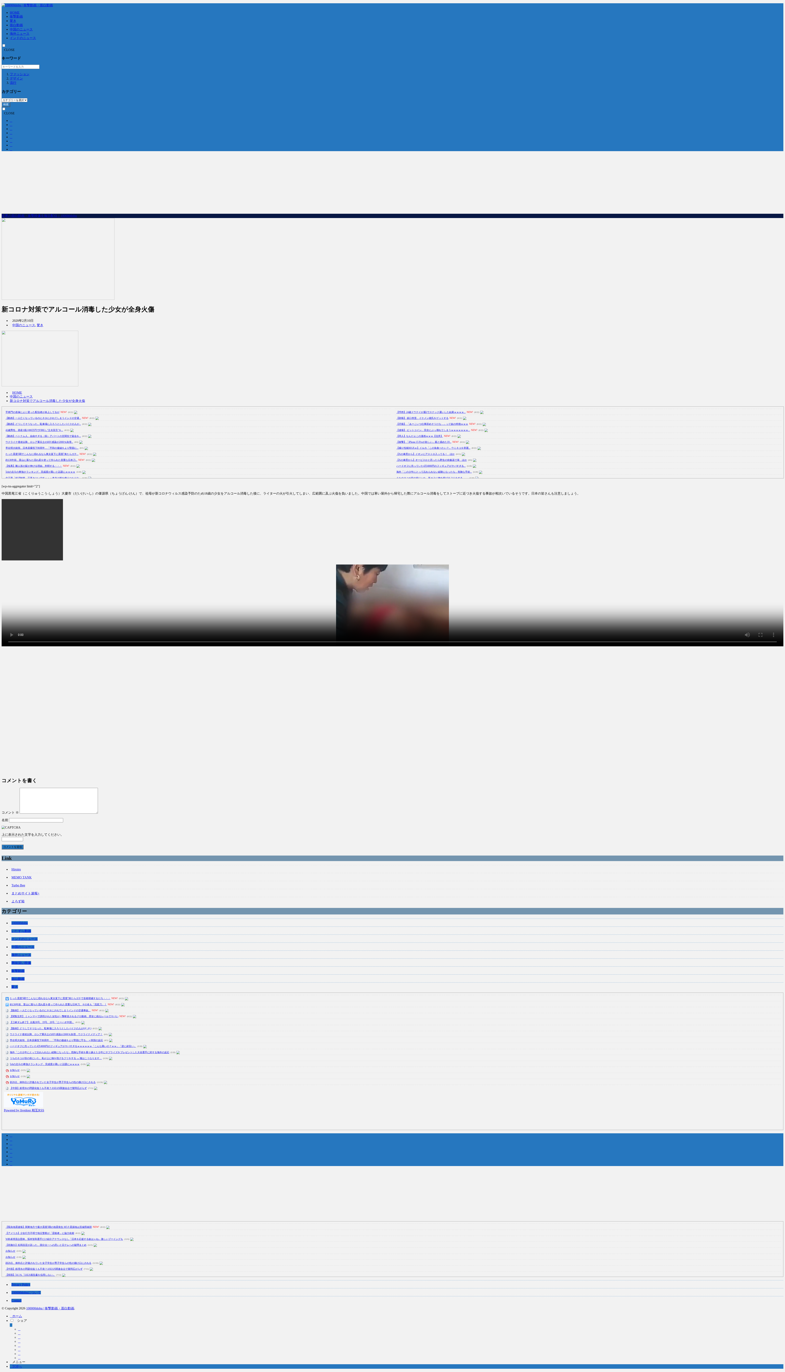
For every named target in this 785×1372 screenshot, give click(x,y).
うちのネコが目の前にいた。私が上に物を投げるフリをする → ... (432, 478)
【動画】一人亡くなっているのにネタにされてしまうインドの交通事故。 (50, 1010)
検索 (6, 104)
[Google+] (19, 1337)
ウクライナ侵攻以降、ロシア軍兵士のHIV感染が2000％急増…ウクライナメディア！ (56, 1034)
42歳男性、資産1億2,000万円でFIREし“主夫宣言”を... (34, 430)
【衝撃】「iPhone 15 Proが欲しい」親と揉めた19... (423, 442)
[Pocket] (19, 1345)
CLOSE (9, 50)
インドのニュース (23, 38)
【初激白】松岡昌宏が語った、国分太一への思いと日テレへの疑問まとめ (46, 1245)
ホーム (17, 1316)
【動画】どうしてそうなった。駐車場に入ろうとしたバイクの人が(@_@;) (50, 1028)
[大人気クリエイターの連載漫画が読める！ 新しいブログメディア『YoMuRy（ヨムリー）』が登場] (23, 1106)
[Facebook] (19, 1329)
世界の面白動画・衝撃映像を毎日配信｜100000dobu (39, 215)
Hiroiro (16, 869)
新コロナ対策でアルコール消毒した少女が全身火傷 (47, 401)
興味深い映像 (21, 963)
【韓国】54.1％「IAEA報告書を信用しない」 (30, 1274)
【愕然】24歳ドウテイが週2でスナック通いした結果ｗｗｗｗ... (431, 412)
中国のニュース (21, 29)
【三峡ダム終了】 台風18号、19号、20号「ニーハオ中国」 (42, 1022)
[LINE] (19, 1349)
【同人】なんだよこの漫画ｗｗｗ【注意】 (419, 436)
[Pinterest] (19, 1358)
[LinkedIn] (19, 1353)
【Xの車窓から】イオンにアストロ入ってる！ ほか (425, 454)
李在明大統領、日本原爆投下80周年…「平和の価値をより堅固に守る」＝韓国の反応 (56, 1040)
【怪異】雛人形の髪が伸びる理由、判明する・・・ (34, 465)
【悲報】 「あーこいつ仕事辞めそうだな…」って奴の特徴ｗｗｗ (432, 424)
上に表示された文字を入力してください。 (33, 834)
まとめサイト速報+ (25, 893)
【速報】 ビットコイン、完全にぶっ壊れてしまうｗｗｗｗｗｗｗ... (433, 430)
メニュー (18, 1362)
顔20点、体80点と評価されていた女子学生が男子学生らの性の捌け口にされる (53, 1082)
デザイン (16, 78)
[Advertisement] (392, 183)
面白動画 (16, 25)
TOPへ (17, 1366)
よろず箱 (18, 901)
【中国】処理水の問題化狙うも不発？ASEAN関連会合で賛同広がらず (48, 1088)
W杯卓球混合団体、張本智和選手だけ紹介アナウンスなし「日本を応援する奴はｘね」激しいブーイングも (64, 1239)
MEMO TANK (21, 877)
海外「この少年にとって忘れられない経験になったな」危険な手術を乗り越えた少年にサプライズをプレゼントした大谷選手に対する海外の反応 (89, 1052)
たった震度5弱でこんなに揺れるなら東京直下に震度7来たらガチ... (42, 454)
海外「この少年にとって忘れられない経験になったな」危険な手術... (434, 471)
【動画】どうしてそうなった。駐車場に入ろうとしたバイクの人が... (43, 424)
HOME (15, 12)
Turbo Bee (18, 885)
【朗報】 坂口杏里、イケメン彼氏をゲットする (422, 418)
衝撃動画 (16, 16)
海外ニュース (19, 33)
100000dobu (19, 923)
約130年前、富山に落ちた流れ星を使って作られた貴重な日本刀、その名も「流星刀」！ (58, 1004)
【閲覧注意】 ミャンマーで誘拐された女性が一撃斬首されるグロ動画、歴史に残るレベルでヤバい (64, 1016)
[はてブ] (19, 1341)
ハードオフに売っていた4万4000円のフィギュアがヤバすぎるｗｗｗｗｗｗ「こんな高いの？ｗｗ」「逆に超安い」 (73, 1046)
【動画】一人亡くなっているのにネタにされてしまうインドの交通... (43, 418)
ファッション (19, 74)
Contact (16, 1300)
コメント (10, 812)
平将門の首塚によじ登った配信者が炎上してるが (32, 412)
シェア (22, 1320)
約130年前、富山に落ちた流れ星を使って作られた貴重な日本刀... (41, 460)
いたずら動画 (21, 931)
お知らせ (15, 1070)
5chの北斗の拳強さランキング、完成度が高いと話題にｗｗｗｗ (40, 471)
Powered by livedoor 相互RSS (24, 1110)
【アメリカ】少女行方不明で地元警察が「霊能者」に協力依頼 (40, 1233)
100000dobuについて (26, 1292)
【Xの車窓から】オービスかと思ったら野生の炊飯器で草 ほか (431, 460)
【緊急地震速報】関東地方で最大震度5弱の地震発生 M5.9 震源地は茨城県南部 (49, 1227)
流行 (13, 82)
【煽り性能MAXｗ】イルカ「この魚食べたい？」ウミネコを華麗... (433, 447)
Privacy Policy (20, 1284)
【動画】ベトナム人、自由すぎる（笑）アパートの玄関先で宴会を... (43, 436)
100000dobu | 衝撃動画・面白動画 (50, 1308)
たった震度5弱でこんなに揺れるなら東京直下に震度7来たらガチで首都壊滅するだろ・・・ (60, 998)
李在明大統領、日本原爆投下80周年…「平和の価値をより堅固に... (42, 447)
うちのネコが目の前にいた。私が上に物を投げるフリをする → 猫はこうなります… (56, 1058)
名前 (5, 820)
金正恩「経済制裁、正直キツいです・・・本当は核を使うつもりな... (43, 478)
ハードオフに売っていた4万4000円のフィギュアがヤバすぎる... (431, 465)
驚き (13, 20)
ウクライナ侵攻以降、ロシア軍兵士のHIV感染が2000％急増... (39, 442)
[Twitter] (19, 1333)
